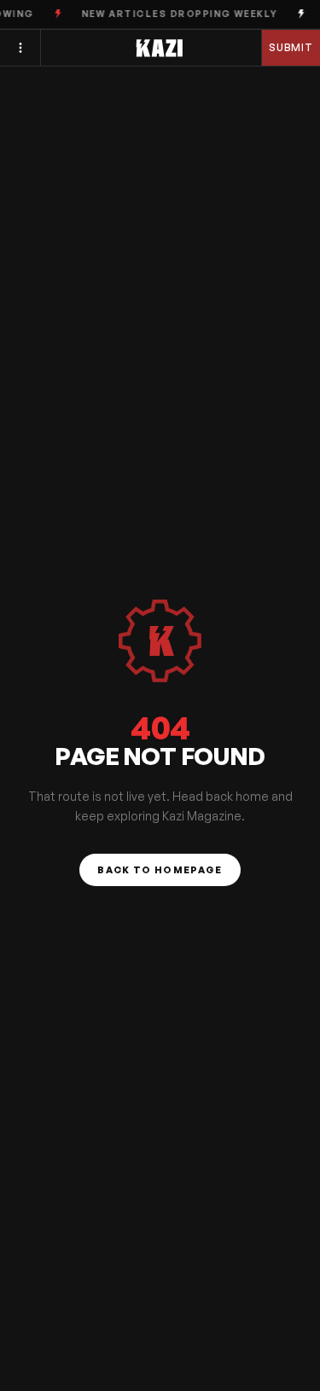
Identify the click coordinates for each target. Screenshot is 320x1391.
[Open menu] (20, 48)
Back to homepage (159, 870)
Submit (291, 47)
